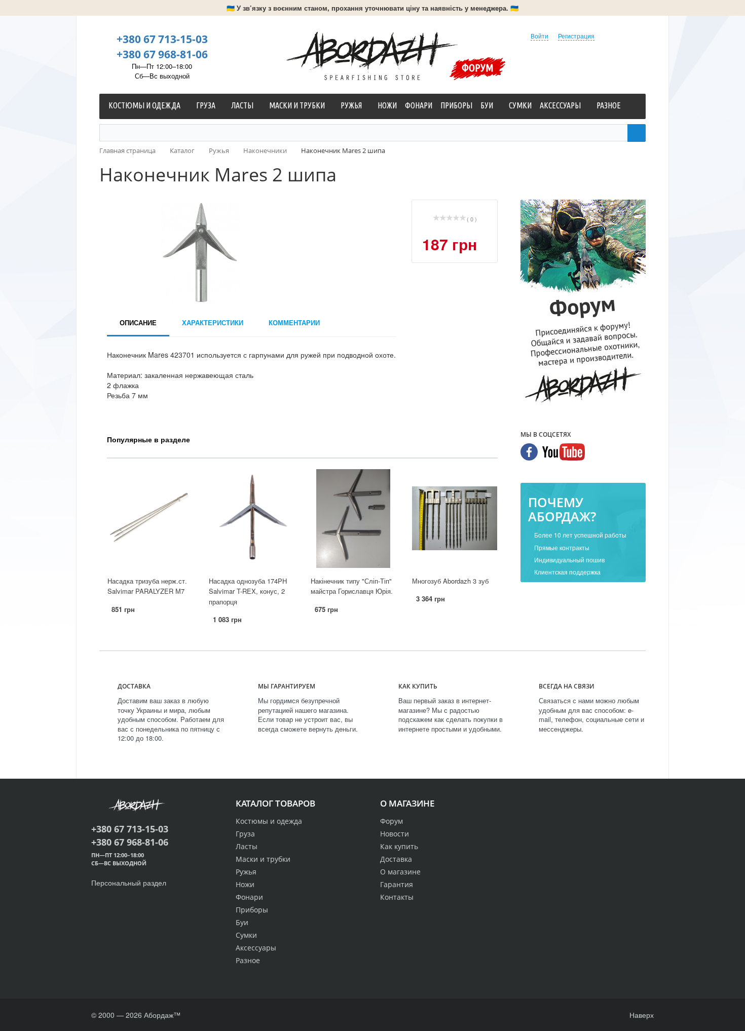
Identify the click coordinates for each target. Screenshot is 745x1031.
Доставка (396, 859)
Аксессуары (256, 947)
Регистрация (576, 35)
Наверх (640, 1015)
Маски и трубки (263, 859)
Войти (539, 35)
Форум (478, 67)
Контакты (397, 897)
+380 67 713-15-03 (162, 39)
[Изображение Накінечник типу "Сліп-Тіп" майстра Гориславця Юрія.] (353, 518)
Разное (248, 960)
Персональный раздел (128, 882)
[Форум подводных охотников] (583, 303)
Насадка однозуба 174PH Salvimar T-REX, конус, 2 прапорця (248, 591)
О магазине (400, 871)
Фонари (249, 897)
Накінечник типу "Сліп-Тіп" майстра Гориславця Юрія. (352, 586)
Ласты (246, 846)
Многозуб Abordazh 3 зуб (450, 581)
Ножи (245, 884)
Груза (245, 833)
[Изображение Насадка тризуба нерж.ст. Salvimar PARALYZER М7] (150, 518)
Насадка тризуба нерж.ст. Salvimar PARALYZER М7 (147, 586)
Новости (394, 833)
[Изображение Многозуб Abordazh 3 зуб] (454, 518)
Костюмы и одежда (269, 821)
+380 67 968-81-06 (162, 54)
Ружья (246, 871)
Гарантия (396, 884)
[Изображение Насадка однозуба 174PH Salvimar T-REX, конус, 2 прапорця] (251, 518)
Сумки (246, 935)
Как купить (399, 846)
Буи (242, 922)
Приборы (252, 909)
